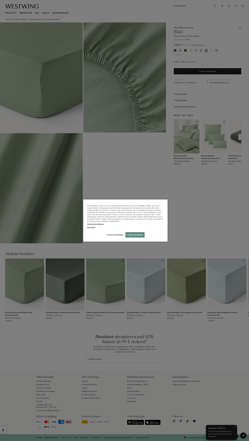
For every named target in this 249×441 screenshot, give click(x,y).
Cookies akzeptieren (135, 235)
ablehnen (132, 219)
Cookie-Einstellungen (115, 235)
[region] (125, 221)
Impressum (91, 227)
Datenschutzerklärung (95, 224)
